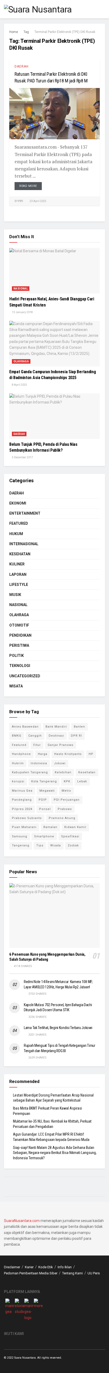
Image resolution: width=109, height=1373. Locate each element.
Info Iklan (65, 1267)
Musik (15, 595)
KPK (67, 781)
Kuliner (17, 564)
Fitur (37, 745)
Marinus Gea (22, 790)
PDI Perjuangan (67, 799)
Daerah (22, 66)
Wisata (16, 686)
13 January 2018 (22, 312)
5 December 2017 (22, 457)
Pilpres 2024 (22, 809)
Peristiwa (19, 645)
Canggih (35, 735)
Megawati (47, 790)
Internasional (23, 544)
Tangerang (20, 845)
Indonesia (39, 763)
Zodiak (73, 845)
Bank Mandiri (56, 726)
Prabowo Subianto (27, 818)
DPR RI (76, 735)
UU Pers (94, 1273)
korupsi (18, 781)
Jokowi (60, 763)
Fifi (20, 201)
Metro (66, 790)
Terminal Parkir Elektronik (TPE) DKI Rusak (64, 32)
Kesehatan (19, 554)
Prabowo (65, 809)
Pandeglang (22, 799)
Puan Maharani (24, 827)
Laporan (17, 574)
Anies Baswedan (25, 726)
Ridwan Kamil (75, 827)
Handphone (21, 754)
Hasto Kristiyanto (68, 754)
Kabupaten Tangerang (30, 772)
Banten (79, 726)
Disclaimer (12, 1267)
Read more (28, 186)
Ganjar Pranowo (61, 745)
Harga (42, 754)
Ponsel (45, 809)
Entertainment (24, 513)
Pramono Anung (62, 818)
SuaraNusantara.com (22, 1221)
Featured (18, 523)
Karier (29, 1267)
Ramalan (50, 827)
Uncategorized (24, 676)
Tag (26, 32)
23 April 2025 (37, 201)
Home (13, 32)
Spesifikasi (70, 836)
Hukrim (18, 763)
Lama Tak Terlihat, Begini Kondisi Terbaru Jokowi (58, 1028)
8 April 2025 (19, 384)
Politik (16, 655)
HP (91, 754)
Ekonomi (17, 503)
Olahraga (21, 361)
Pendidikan (20, 635)
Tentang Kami (72, 1273)
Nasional (20, 288)
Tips (39, 845)
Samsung (19, 836)
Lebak (82, 781)
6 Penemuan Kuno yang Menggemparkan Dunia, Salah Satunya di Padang (47, 957)
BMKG (16, 735)
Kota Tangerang (44, 781)
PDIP (43, 799)
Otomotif (19, 625)
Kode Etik (45, 1267)
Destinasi (56, 735)
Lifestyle (18, 584)
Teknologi (19, 666)
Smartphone (44, 836)
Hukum (16, 534)
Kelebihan (63, 772)
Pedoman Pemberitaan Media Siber (30, 1273)
